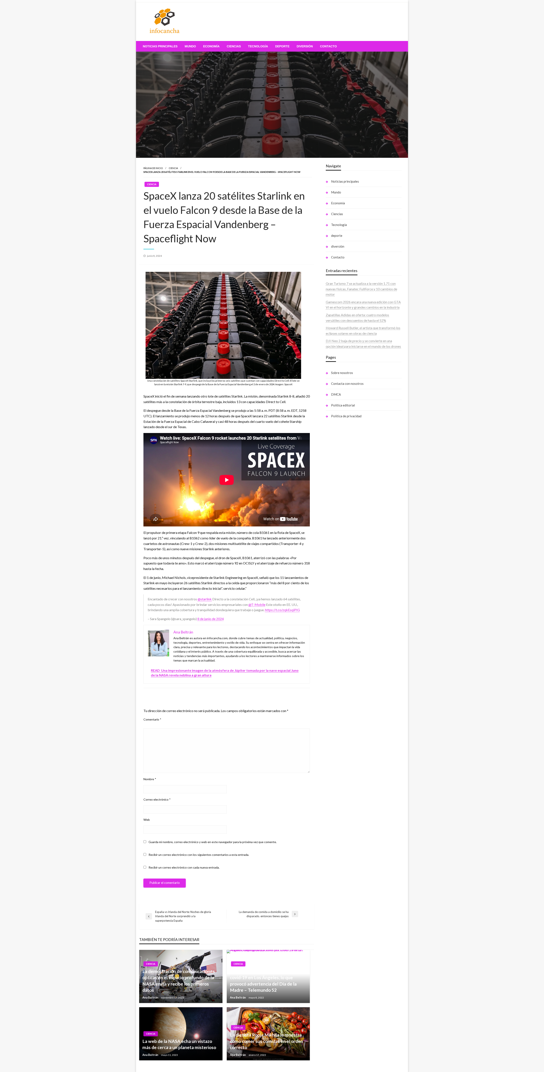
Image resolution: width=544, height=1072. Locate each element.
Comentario (152, 719)
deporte (282, 46)
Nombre (149, 779)
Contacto (328, 46)
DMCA (336, 394)
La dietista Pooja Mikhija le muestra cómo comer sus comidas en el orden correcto (266, 1041)
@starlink (205, 599)
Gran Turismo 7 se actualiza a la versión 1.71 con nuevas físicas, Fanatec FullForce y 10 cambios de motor (361, 288)
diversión (305, 46)
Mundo (190, 46)
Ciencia (173, 168)
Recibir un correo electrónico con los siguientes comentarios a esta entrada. (199, 854)
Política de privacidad (346, 416)
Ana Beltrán (150, 997)
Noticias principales (160, 46)
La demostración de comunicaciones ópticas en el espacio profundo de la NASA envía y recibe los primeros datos (178, 981)
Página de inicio (153, 168)
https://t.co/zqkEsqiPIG (282, 610)
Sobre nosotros (342, 373)
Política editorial (343, 405)
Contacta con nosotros (347, 383)
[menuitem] (160, 46)
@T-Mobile (256, 604)
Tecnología (258, 46)
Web (146, 819)
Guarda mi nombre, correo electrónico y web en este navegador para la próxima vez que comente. (213, 842)
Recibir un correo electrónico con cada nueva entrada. (184, 867)
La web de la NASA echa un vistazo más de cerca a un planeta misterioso (179, 1044)
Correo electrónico (157, 799)
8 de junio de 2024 (210, 619)
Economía (211, 46)
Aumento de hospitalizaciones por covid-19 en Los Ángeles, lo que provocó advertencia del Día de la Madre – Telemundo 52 (264, 981)
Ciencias (234, 46)
